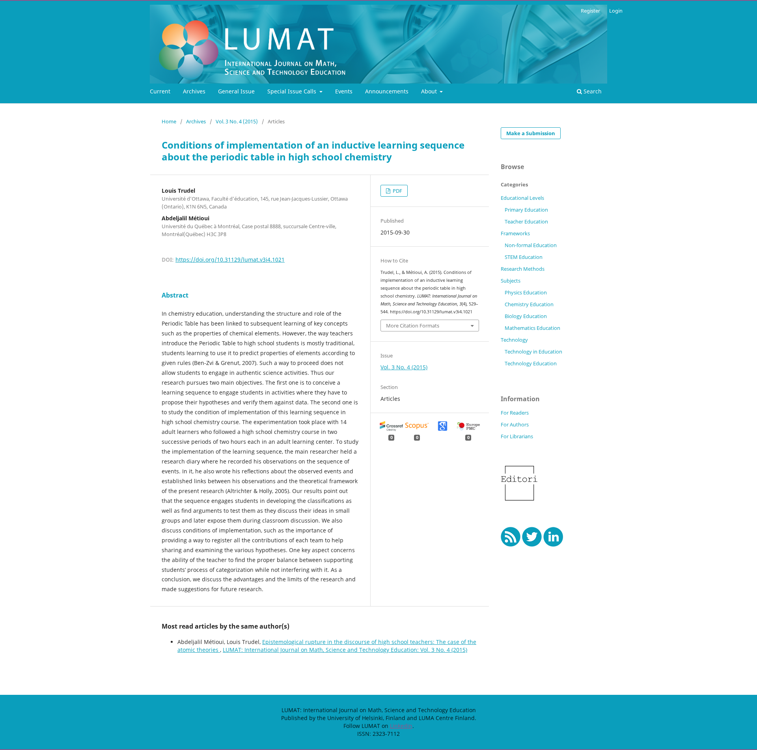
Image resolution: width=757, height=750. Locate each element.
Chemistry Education (529, 304)
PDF (397, 190)
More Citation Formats (412, 325)
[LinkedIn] (553, 544)
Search (592, 91)
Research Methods (522, 268)
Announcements (386, 91)
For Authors (515, 424)
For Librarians (517, 436)
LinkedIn (401, 726)
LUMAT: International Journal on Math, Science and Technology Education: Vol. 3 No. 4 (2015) (345, 649)
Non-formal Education (531, 245)
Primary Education (526, 209)
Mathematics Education (532, 327)
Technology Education (531, 363)
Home (169, 121)
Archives (194, 91)
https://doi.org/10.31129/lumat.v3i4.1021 (230, 259)
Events (343, 91)
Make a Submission (530, 133)
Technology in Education (533, 351)
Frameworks (515, 233)
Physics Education (526, 292)
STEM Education (524, 257)
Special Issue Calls (292, 91)
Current (160, 91)
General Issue (236, 91)
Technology (514, 339)
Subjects (510, 280)
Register (590, 10)
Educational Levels (522, 197)
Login (616, 10)
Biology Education (526, 316)
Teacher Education (526, 221)
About (429, 91)
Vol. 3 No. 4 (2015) (237, 121)
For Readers (515, 412)
